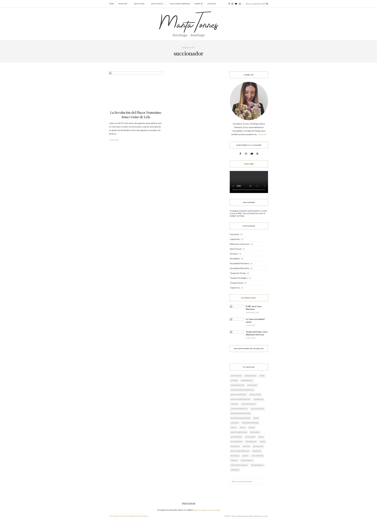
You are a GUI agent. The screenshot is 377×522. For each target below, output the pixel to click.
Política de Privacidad (126, 516)
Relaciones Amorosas (180, 4)
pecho (242, 427)
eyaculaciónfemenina (240, 399)
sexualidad (258, 446)
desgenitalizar (237, 385)
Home (111, 4)
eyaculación (255, 394)
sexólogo (235, 456)
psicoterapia (236, 437)
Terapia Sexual (236, 283)
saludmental (236, 441)
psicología (254, 432)
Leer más (262, 134)
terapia (234, 460)
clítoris (234, 380)
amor (262, 376)
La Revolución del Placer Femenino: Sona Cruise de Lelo (136, 114)
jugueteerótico (249, 404)
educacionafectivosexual (242, 390)
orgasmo (235, 423)
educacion (252, 385)
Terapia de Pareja (238, 273)
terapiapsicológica (239, 465)
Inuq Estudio (263, 516)
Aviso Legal (113, 516)
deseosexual (246, 380)
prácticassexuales (239, 432)
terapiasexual (257, 465)
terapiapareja (247, 460)
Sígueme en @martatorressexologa (207, 510)
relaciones (250, 437)
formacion (258, 399)
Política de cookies (141, 516)
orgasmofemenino (250, 423)
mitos (256, 418)
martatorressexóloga (240, 418)
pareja (234, 427)
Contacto (211, 4)
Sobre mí (199, 4)
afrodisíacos (250, 376)
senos (262, 441)
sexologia (235, 446)
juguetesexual (257, 409)
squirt (245, 456)
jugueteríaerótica (239, 409)
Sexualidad (139, 4)
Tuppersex (235, 287)
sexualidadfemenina (240, 451)
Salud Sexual (157, 4)
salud (261, 437)
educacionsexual (238, 394)
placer (252, 427)
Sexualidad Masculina (239, 268)
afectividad (236, 376)
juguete (234, 404)
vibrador (235, 470)
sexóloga (257, 451)
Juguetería (235, 239)
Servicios (123, 4)
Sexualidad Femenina (239, 263)
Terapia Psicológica (238, 278)
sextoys (246, 446)
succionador (257, 456)
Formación (234, 234)
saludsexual (251, 441)
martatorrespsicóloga (240, 413)
